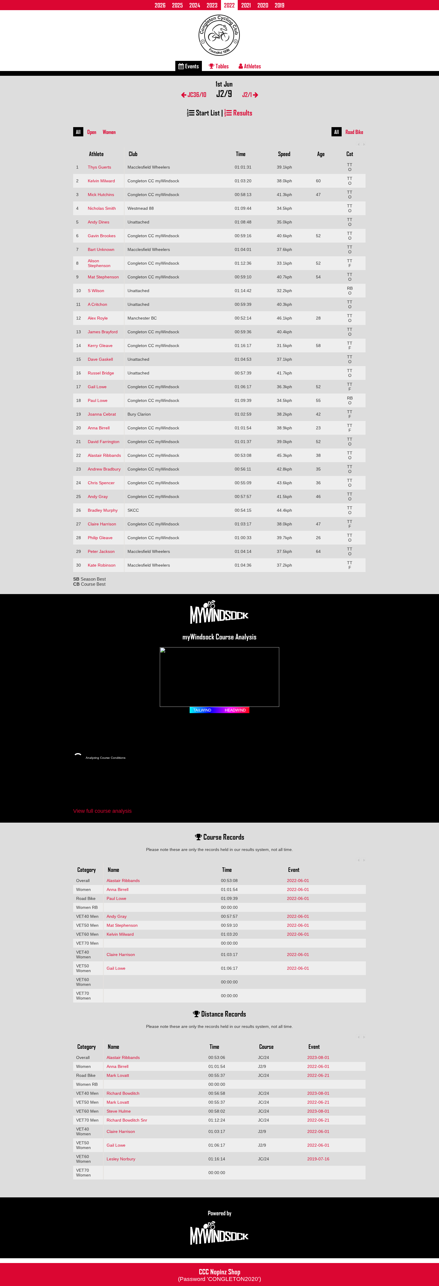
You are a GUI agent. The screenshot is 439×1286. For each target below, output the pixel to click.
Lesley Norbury (121, 1159)
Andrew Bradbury (104, 469)
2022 (229, 5)
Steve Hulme (119, 1111)
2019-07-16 (318, 1159)
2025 (177, 5)
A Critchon (97, 304)
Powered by (219, 1212)
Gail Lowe (97, 386)
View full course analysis (102, 811)
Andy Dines (98, 222)
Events (191, 66)
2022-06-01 (298, 880)
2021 (246, 5)
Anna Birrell (99, 427)
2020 (262, 5)
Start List (207, 112)
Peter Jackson (101, 551)
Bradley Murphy (103, 510)
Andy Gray (98, 496)
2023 (212, 5)
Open (91, 132)
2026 (160, 5)
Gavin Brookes (102, 235)
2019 (279, 5)
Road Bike (354, 132)
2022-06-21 (318, 1075)
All (78, 132)
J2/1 (247, 94)
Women (109, 132)
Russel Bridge (101, 373)
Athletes (252, 66)
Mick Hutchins (101, 194)
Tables (221, 66)
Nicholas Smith (102, 208)
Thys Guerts (99, 167)
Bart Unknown (101, 249)
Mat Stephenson (103, 277)
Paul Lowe (98, 400)
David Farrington (103, 441)
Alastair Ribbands (104, 455)
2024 (194, 5)
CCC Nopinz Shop (219, 1274)
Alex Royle (98, 318)
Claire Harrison (102, 524)
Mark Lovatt (118, 1075)
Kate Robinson (102, 565)
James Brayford (103, 331)
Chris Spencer (101, 482)
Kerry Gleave (100, 345)
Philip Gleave (100, 537)
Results (242, 112)
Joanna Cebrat (102, 414)
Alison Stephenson (99, 263)
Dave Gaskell (100, 359)
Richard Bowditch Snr (127, 1120)
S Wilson (96, 290)
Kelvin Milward (101, 180)
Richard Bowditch (123, 1093)
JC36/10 (196, 94)
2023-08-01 (318, 1057)
